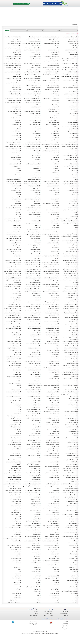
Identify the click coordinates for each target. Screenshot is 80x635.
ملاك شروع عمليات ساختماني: (53, 242)
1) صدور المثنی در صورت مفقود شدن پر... (69, 67)
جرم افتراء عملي (55, 299)
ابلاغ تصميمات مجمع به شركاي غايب (33, 323)
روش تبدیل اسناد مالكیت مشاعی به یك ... (13, 481)
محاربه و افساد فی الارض (16, 468)
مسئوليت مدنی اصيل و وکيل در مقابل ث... (50, 150)
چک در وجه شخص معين (35, 174)
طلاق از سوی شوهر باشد (54, 558)
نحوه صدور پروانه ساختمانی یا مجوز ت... (70, 63)
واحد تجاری (18, 532)
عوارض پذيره (56, 543)
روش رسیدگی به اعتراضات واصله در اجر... (69, 144)
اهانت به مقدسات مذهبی (35, 249)
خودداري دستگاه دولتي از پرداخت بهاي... (70, 234)
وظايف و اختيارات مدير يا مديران (33, 319)
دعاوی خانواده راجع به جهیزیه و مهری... (70, 36)
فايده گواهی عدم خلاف (16, 87)
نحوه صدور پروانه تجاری (35, 60)
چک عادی (19, 168)
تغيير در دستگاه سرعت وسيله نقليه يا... (32, 260)
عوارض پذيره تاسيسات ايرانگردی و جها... (51, 525)
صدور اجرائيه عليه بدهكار (16, 332)
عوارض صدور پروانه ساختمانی (34, 543)
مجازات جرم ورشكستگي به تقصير (33, 356)
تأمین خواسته (37, 76)
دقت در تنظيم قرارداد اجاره (72, 190)
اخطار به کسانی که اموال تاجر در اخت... (32, 472)
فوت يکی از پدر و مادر (35, 106)
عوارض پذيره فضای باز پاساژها (72, 525)
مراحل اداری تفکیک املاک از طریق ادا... (13, 58)
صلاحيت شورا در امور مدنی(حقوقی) (71, 496)
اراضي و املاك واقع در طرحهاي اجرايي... (70, 240)
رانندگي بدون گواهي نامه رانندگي (71, 262)
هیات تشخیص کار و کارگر (54, 58)
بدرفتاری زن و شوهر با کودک (53, 549)
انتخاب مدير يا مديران (16, 319)
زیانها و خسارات (55, 597)
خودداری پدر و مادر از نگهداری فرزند (33, 547)
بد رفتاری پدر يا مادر (17, 104)
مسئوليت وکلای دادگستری (53, 503)
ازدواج (19, 580)
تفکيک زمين (75, 82)
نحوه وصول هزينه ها (17, 337)
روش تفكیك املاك (74, 481)
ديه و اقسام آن (56, 231)
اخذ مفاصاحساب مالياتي (54, 315)
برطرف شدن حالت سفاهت (53, 435)
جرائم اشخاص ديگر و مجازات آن (71, 356)
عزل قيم (38, 450)
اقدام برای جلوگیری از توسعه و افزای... (32, 586)
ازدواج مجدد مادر (55, 106)
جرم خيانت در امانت (55, 297)
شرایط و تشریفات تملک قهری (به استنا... (70, 69)
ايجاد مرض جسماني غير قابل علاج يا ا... (32, 264)
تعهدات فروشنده (74, 319)
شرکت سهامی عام (55, 133)
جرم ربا (57, 282)
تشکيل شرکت (37, 131)
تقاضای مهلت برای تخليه (54, 190)
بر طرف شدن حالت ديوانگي (34, 435)
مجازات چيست (56, 225)
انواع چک (57, 177)
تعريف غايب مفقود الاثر (73, 431)
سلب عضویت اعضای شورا (34, 36)
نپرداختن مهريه (37, 567)
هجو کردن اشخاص (74, 249)
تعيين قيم (19, 457)
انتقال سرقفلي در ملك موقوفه (34, 383)
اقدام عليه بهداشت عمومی (53, 253)
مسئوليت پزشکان (36, 505)
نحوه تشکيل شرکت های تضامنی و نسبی (70, 126)
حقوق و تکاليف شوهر (35, 562)
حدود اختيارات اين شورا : (73, 247)
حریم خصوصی (34, 621)
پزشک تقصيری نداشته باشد (15, 499)
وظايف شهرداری (36, 518)
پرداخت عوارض (75, 104)
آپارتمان (76, 595)
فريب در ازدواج (75, 575)
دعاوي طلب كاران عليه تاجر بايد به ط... (51, 304)
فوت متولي (56, 374)
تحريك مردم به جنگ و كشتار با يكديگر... (51, 271)
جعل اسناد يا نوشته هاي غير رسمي (52, 286)
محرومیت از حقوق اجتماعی (53, 82)
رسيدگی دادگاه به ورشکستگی (15, 475)
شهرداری (38, 582)
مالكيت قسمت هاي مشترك (15, 350)
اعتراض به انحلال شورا (73, 43)
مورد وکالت (56, 163)
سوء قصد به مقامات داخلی (34, 466)
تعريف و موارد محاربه (35, 468)
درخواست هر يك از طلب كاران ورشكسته (69, 372)
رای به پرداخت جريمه (36, 87)
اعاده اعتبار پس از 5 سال (35, 354)
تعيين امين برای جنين (17, 453)
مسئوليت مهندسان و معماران (72, 505)
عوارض (76, 584)
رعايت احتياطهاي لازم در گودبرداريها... (70, 183)
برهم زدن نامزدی (36, 578)
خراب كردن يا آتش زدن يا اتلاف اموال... (13, 280)
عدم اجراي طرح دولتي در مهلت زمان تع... (32, 231)
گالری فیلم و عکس (34, 615)
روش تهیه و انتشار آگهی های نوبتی (14, 486)
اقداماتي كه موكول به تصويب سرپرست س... (50, 385)
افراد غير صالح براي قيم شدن (72, 455)
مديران (38, 128)
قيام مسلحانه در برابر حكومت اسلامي (32, 277)
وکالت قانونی (75, 161)
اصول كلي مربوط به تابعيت (34, 212)
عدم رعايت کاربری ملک (73, 100)
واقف (76, 383)
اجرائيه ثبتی (18, 74)
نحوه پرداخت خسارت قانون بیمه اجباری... (70, 591)
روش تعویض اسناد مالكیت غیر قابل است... (69, 483)
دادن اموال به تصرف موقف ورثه (52, 429)
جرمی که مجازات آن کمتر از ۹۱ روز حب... (69, 492)
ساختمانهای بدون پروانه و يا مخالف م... (32, 100)
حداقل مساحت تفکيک (54, 78)
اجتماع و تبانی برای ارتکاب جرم (72, 466)
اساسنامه (38, 135)
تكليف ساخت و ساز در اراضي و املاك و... (70, 236)
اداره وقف (19, 385)
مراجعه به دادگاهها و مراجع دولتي (52, 450)
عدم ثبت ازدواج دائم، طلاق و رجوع (14, 266)
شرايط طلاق (75, 562)
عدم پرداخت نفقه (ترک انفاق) (15, 269)
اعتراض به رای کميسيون (73, 95)
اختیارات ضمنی (18, 161)
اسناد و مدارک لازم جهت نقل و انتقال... (32, 71)
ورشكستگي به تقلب (55, 356)
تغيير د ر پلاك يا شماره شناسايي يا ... (14, 262)
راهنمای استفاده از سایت (48, 613)
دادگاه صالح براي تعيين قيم (15, 455)
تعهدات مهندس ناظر (74, 185)
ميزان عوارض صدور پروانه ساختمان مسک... (12, 538)
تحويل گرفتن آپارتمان (35, 312)
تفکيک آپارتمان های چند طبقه (34, 80)
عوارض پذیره (56, 47)
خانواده (76, 597)
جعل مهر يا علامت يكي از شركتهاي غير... (32, 288)
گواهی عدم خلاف (55, 91)
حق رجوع (19, 591)
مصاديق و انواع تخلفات (73, 102)
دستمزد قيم (18, 450)
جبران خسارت (37, 516)
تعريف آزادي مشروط (54, 220)
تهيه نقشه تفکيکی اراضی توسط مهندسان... (31, 78)
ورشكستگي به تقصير (54, 358)
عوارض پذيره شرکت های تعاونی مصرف (32, 525)
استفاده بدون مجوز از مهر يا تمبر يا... (51, 288)
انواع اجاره (19, 194)
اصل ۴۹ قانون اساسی (35, 461)
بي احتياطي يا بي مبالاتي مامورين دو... (70, 273)
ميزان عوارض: (37, 240)
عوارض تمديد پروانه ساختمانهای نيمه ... (32, 540)
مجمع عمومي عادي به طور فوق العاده (13, 321)
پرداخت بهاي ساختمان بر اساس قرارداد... (13, 312)
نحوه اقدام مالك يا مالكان (35, 308)
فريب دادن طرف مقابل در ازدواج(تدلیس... (50, 266)
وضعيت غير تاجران (36, 477)
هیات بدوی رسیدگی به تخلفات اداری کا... (51, 56)
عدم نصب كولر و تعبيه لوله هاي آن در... (70, 181)
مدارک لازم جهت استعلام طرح (53, 65)
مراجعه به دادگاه (55, 354)
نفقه (20, 571)
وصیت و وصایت (17, 54)
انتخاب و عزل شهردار (16, 39)
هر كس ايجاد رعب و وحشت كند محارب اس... (69, 280)
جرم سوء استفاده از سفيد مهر (72, 297)
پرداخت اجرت (56, 157)
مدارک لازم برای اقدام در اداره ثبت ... (51, 71)
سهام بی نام (56, 115)
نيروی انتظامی (37, 496)
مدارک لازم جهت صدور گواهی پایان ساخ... (50, 74)
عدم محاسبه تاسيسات (16, 521)
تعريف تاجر (18, 372)
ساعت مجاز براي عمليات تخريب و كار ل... (31, 181)
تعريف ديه (76, 231)
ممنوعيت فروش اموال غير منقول (52, 442)
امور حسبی (56, 599)
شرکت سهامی (37, 126)
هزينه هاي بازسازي (74, 328)
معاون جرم (56, 218)
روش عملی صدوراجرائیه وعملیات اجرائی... (31, 146)
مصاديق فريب (18, 573)
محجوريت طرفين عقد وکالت (72, 152)
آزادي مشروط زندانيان (35, 220)
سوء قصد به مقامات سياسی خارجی (52, 466)
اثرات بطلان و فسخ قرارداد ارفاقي (14, 358)
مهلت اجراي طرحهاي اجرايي (53, 236)
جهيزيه (19, 569)
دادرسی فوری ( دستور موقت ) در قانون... (70, 76)
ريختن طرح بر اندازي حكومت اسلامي (51, 277)
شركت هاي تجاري (36, 372)
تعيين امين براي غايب (35, 429)
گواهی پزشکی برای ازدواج (53, 575)
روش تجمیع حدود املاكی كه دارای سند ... (32, 481)
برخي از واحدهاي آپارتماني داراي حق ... (32, 343)
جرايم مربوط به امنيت (35, 280)
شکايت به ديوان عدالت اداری (15, 93)
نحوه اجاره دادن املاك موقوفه (34, 385)
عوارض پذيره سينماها (16, 525)
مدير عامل (76, 120)
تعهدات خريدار (75, 315)
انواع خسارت (18, 516)
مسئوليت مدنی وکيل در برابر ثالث (52, 148)
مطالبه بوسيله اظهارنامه (35, 334)
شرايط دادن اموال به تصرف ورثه (52, 424)
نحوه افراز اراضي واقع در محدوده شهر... (32, 198)
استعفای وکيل (56, 152)
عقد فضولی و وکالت (36, 161)
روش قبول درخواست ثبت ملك (34, 142)
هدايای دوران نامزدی (74, 578)
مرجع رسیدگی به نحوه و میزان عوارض (51, 43)
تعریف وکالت (56, 166)
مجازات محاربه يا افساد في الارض (71, 277)
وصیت (57, 586)
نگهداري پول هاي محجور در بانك (52, 444)
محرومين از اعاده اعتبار (73, 354)
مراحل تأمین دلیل (74, 78)
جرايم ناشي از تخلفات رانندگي (72, 266)
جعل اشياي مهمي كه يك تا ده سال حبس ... (50, 291)
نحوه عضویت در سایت (48, 611)
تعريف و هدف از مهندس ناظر (53, 185)
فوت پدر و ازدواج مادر (73, 106)
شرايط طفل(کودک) (55, 551)
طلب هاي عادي (37, 365)
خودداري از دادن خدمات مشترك (52, 334)
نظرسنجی (66, 615)
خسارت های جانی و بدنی (54, 510)
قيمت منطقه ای (17, 534)
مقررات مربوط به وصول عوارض (71, 49)
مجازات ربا (75, 282)
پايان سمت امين (74, 433)
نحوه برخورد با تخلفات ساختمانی (14, 100)
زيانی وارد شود (18, 507)
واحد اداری (57, 532)
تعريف (76, 89)
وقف (58, 383)
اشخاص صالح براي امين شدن (72, 426)
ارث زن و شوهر (36, 188)
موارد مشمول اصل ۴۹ (54, 461)
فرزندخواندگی (37, 556)
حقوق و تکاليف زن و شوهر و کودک (14, 549)
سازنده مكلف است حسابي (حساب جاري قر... (31, 310)
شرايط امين (75, 435)
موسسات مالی (37, 172)
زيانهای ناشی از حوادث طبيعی (72, 507)
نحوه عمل (76, 65)
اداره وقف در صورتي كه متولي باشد (14, 376)
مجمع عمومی (56, 135)
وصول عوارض (56, 45)
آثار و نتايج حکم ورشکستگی (34, 475)
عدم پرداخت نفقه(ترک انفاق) (53, 564)
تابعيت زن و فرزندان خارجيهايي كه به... (13, 207)
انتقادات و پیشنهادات (64, 613)
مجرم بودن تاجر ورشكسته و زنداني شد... (32, 367)
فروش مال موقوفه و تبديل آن (15, 383)
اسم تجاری (18, 137)
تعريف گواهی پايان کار (73, 91)
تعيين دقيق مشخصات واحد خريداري (71, 306)
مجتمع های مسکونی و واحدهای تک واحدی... (69, 536)
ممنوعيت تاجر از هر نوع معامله (34, 369)
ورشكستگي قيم (74, 440)
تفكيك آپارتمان (37, 201)
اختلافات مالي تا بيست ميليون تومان (14, 602)
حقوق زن (57, 573)
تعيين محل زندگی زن (35, 571)
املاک (57, 488)
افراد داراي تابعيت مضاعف (15, 205)
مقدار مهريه (56, 569)
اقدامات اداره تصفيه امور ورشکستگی (70, 475)
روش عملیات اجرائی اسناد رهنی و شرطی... (50, 144)
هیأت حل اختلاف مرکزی (73, 41)
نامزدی (76, 582)
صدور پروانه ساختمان (54, 518)
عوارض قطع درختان (17, 540)
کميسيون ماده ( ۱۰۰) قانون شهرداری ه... (51, 98)
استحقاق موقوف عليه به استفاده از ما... (70, 378)
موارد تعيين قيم (56, 457)
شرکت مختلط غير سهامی (34, 124)
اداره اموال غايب (17, 429)
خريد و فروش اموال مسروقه (15, 253)
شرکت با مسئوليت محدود (73, 124)
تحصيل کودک (37, 104)
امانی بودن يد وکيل (36, 157)
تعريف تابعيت (18, 212)
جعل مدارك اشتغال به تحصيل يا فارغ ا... (70, 291)
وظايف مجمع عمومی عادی (72, 122)
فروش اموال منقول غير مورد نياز (14, 444)
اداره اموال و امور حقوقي (35, 446)
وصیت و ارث (75, 56)
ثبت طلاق (76, 560)
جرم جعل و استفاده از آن (73, 293)
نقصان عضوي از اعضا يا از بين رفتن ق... (51, 264)
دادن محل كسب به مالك (35, 236)
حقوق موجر (18, 192)
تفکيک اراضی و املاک (35, 67)
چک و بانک (19, 172)
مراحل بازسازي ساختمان (73, 330)
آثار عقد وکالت (56, 155)
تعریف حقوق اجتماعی (35, 82)
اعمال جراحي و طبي (55, 214)
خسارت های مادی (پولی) (35, 510)
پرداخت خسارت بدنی (54, 593)
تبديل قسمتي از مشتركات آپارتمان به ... (70, 350)
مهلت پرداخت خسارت (73, 586)
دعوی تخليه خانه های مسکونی (53, 494)
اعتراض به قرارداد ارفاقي (54, 363)
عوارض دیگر (75, 47)
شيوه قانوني (18, 339)
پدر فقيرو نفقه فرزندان (73, 545)
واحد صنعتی (37, 532)
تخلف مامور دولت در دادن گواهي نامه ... (13, 260)
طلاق (39, 580)
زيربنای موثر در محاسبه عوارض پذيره (32, 529)
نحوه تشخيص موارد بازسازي (53, 330)
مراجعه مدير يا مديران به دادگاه (34, 328)
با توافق (38, 584)
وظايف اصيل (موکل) (55, 159)
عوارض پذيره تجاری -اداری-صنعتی (71, 532)
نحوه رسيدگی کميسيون (35, 95)
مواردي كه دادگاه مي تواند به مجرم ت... (32, 223)
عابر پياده (76, 111)
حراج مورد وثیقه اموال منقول (15, 144)
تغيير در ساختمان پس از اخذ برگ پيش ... (70, 308)
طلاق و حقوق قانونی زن (16, 558)
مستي (57, 216)
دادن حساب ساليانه (36, 442)
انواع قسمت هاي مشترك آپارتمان (14, 347)
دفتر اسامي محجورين (16, 448)
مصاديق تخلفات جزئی (54, 93)
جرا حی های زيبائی (36, 501)
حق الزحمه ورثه (18, 422)
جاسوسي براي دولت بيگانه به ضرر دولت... (12, 273)
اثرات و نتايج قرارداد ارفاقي (72, 363)
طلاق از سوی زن (36, 560)
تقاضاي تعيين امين (55, 426)
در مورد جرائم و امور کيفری (15, 488)
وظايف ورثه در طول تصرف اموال (71, 424)
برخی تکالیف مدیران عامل (15, 117)
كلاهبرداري (37, 297)
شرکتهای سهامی (55, 137)
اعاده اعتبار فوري (17, 354)
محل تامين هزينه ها (36, 341)
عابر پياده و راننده (17, 109)
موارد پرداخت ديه (17, 229)
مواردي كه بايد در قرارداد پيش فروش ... (70, 310)
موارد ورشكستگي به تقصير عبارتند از (70, 358)
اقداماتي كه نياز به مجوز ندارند (34, 185)
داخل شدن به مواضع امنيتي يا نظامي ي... (32, 273)
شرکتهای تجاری (74, 599)
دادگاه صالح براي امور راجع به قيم (33, 448)
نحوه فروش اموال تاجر (16, 363)
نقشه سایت (34, 624)
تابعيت (76, 214)
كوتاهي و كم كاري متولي (35, 374)
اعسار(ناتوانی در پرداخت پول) (15, 479)
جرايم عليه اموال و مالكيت (15, 297)
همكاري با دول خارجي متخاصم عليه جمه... (12, 271)
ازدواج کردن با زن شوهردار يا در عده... (32, 269)
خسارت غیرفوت (17, 584)
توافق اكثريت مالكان (74, 339)
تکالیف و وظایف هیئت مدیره (53, 120)
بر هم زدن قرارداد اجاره (35, 190)
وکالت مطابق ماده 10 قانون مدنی (71, 166)
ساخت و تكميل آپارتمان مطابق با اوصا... (32, 317)
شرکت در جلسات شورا (73, 52)
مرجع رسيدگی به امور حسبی (53, 459)
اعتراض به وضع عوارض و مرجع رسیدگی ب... (31, 43)
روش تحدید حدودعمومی (73, 486)
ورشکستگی (37, 599)
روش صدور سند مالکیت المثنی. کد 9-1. (70, 60)
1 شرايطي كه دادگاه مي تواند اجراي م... (70, 223)
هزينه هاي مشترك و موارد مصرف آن (14, 341)
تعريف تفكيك (18, 201)
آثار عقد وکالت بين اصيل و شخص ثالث (70, 155)
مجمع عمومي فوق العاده (35, 321)
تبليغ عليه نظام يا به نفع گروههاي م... (33, 275)
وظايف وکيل (37, 159)
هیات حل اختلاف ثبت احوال (34, 56)
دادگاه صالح (37, 426)
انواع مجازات (75, 225)
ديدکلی (76, 534)
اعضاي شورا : (56, 245)
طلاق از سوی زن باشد (73, 558)
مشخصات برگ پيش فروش (53, 308)
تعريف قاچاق (56, 464)
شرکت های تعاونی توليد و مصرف (52, 124)
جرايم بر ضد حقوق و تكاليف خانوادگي (70, 271)
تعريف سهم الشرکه (17, 113)
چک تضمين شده (36, 168)
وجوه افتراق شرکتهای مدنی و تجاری (52, 139)
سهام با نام (37, 115)
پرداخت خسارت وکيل (73, 157)
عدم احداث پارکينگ (17, 85)
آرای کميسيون (56, 95)
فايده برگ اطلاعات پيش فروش (14, 306)
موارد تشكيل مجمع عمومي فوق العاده (51, 321)
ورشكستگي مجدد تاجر (35, 358)
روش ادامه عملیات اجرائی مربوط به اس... (31, 144)
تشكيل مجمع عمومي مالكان (34, 326)
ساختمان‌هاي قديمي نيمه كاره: (15, 240)
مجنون (38, 216)
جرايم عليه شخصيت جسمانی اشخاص (70, 260)
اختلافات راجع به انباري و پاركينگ (71, 345)
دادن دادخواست (56, 490)
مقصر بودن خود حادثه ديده (16, 505)
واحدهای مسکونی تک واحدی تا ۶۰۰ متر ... (32, 536)
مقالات (36, 613)
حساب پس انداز (74, 170)
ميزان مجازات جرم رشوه (35, 282)
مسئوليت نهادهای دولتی (35, 503)
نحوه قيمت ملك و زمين (35, 238)
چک (58, 174)
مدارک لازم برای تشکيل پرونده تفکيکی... (13, 78)
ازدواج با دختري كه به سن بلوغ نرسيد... (32, 266)
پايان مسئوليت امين (36, 424)
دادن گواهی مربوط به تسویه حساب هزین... (50, 203)
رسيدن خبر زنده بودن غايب (15, 426)
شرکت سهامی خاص (74, 133)
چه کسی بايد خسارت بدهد (54, 516)
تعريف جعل (18, 291)
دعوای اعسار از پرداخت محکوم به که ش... (50, 36)
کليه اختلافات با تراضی (54, 496)
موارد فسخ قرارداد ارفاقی (53, 109)
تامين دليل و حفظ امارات (54, 492)
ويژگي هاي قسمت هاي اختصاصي (71, 347)
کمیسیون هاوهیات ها (35, 58)
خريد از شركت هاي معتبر (54, 306)
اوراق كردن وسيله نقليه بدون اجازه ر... (32, 262)
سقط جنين (37, 255)
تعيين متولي (37, 376)
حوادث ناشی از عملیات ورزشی (52, 85)
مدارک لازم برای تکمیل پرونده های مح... (51, 60)
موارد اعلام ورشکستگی (54, 477)
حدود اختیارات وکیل (74, 163)
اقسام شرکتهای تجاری (73, 128)
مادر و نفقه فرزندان (36, 545)
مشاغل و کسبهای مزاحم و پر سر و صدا (13, 98)
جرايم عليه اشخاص (55, 260)
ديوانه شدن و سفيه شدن (35, 437)
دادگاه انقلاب (75, 602)
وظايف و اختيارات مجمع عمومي (71, 323)
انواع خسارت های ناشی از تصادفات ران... (70, 514)
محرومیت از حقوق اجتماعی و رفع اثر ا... (13, 82)
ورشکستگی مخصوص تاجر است (14, 477)
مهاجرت (38, 602)
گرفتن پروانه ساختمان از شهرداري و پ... (13, 317)
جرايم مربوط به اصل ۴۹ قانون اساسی (13, 461)
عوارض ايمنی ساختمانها (73, 543)
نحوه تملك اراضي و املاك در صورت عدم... (32, 234)
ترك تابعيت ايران (55, 207)
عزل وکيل (38, 152)
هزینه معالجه (56, 584)
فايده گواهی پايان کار (16, 89)
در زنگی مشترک (74, 109)
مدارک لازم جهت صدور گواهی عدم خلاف (70, 74)
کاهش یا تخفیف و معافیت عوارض (14, 43)
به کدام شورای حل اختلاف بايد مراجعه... (70, 490)
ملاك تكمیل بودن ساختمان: (72, 242)
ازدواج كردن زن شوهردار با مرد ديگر (70, 269)
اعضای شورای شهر (55, 52)
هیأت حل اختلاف (55, 41)
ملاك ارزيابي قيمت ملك (54, 238)
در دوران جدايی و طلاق (16, 106)
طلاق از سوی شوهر (17, 560)
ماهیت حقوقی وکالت (16, 166)
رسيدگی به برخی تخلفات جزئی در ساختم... (31, 93)
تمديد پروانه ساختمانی (73, 538)
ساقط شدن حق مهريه (73, 567)
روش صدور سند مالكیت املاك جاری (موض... (12, 483)
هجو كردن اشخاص (74, 299)
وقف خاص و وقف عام (35, 387)
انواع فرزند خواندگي (55, 553)
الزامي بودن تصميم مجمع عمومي (52, 323)
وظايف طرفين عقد (17, 159)
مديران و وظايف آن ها (73, 321)
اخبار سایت (35, 611)
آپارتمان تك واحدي (17, 352)
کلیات (19, 586)
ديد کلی (76, 179)
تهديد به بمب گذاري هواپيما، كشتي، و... (32, 271)
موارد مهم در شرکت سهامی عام (14, 111)
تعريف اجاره (37, 196)
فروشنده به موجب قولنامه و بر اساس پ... (69, 343)
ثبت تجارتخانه (75, 139)
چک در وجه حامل (17, 174)
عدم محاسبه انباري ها (73, 523)
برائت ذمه (76, 589)
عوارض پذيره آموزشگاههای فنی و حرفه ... (12, 527)
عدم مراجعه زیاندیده (74, 593)
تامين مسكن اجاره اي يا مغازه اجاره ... (13, 328)
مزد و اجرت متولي (17, 374)
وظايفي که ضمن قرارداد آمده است (71, 159)
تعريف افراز (56, 201)
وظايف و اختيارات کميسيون (72, 98)
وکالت (38, 595)
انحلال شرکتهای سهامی (16, 131)
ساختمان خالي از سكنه (35, 337)
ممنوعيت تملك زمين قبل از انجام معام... (13, 234)
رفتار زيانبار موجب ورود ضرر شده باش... (51, 507)
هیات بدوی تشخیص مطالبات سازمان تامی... (69, 58)
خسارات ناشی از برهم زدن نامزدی (52, 578)
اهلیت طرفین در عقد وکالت (15, 163)
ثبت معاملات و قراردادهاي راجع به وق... (70, 385)
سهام (76, 117)
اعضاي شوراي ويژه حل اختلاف (34, 245)
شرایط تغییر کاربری (36, 65)
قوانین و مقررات (33, 623)
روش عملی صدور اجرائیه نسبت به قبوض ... (12, 146)
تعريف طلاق (56, 562)
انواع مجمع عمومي (55, 326)
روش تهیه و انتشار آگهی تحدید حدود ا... (13, 142)
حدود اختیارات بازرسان (54, 117)
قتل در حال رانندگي (17, 264)
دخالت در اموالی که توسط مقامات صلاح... (50, 255)
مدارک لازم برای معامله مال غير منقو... (32, 74)
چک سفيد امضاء (55, 172)
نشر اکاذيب (56, 249)
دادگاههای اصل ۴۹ (74, 461)
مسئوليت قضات (17, 503)
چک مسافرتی (56, 168)
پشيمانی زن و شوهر (36, 549)
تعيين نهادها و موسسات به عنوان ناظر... (51, 455)
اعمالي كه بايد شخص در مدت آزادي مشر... (12, 218)
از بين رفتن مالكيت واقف (54, 378)
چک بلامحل (75, 177)
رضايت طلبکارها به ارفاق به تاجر (71, 472)
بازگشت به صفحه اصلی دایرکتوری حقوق (21, 3)
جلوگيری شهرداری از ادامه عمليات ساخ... (32, 98)
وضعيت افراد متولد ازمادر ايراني (33, 209)
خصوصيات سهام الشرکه (35, 113)
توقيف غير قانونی (74, 258)
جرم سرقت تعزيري (55, 295)
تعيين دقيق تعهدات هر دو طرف (15, 304)
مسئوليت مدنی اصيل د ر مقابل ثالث (33, 148)
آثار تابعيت (76, 212)
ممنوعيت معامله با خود (16, 440)
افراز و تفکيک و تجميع (73, 203)
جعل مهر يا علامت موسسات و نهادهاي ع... (12, 288)
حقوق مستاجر (56, 194)
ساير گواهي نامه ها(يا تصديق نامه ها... (32, 284)
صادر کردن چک (75, 174)
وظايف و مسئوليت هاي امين (15, 424)
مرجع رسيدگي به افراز (16, 198)
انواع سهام (19, 115)
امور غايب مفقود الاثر (73, 448)
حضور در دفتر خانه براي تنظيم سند (52, 312)
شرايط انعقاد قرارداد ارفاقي (34, 363)
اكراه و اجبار (18, 214)
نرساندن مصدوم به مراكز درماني (71, 264)
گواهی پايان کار (37, 91)
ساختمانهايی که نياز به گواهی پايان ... (51, 89)
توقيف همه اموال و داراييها (54, 369)
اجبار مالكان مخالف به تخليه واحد (52, 328)
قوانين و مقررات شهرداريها (53, 521)
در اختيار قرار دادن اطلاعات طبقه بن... (51, 273)
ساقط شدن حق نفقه (74, 564)
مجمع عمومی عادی (36, 122)
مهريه (76, 573)
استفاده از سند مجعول (35, 253)
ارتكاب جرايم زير (55, 437)
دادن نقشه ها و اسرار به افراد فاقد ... (70, 275)
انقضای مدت (18, 150)
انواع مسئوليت (37, 514)
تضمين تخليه (75, 192)
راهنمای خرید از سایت (48, 615)
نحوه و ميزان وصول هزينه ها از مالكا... (70, 341)
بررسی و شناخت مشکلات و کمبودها (33, 39)
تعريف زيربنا (18, 523)
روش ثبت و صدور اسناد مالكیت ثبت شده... (31, 483)
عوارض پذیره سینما (17, 45)
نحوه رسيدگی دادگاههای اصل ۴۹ (14, 459)
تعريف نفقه (75, 547)
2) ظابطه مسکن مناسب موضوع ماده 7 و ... (12, 65)
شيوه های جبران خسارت (16, 514)
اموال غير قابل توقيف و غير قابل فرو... (70, 365)
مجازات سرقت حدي (17, 293)
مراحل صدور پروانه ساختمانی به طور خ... (13, 102)
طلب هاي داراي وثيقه (54, 365)
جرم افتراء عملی (36, 247)
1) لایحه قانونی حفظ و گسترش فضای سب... (12, 63)
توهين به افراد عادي (17, 301)
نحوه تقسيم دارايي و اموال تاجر (15, 365)
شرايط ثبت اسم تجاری (73, 113)
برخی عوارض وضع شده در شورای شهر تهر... (12, 47)
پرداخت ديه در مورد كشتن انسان (33, 229)
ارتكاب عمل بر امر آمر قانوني (34, 214)
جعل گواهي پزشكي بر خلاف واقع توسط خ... (12, 284)
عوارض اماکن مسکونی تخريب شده (52, 538)
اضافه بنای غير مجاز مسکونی (53, 87)
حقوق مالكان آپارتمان (35, 420)
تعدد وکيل (19, 155)
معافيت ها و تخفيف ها (54, 534)
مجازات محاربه (56, 468)
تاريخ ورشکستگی (55, 475)
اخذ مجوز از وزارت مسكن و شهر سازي (13, 310)
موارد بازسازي (37, 330)
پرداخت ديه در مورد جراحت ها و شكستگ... (50, 229)
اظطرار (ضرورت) (74, 216)
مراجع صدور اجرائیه (74, 148)
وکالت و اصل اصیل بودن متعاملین (33, 163)
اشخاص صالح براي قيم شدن (34, 455)
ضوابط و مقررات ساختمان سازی (14, 60)
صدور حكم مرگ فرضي (73, 429)
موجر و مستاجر (37, 591)
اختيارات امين (56, 431)
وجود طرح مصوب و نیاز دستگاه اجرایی (13, 67)
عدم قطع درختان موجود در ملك (53, 183)
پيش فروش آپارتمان (36, 479)
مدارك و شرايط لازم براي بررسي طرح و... (50, 310)
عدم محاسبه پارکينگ (55, 523)
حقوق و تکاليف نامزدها (16, 578)
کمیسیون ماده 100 (55, 54)
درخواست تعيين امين (36, 433)
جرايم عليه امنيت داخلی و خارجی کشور (70, 468)
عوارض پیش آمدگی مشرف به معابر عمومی (31, 47)
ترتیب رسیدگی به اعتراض (35, 41)
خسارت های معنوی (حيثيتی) (72, 510)
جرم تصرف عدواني (36, 293)
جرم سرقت (18, 295)
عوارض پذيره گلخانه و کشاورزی (71, 527)
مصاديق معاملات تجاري (35, 304)
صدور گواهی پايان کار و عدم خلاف (14, 91)
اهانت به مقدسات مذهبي (73, 301)
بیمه (39, 597)
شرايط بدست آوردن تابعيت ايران (52, 209)
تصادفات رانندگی (17, 510)
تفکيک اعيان (18, 80)
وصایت (57, 591)
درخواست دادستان (17, 369)
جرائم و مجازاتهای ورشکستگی (15, 470)
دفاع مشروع (75, 85)
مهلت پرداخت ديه (55, 227)
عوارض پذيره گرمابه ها (73, 529)
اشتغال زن (56, 571)
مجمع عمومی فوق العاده (54, 122)
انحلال (57, 128)
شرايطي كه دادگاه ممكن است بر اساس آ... (69, 220)
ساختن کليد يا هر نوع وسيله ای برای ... (70, 255)
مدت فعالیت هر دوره (35, 52)
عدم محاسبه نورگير (36, 523)
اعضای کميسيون (17, 95)
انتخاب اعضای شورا (17, 52)
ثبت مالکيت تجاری (36, 139)
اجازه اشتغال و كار (74, 444)
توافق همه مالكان (55, 339)
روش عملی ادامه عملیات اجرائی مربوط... (70, 146)
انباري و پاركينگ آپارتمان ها (15, 345)
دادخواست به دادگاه (36, 332)
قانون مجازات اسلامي (16, 225)
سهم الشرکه (56, 131)
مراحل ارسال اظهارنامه (73, 71)
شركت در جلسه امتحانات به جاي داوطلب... (50, 284)
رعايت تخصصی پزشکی (16, 501)
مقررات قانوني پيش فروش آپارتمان (71, 312)
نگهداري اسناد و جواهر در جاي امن (33, 444)
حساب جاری (56, 170)
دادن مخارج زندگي (55, 446)
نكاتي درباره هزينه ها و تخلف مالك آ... (51, 332)
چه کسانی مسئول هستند (16, 512)
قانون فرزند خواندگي (74, 553)
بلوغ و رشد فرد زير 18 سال (15, 435)
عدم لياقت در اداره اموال (16, 437)
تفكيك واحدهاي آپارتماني (54, 352)
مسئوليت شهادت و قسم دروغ (53, 505)
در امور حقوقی (37, 488)
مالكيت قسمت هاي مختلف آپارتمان (71, 352)
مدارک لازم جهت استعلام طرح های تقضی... (12, 71)
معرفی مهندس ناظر (74, 518)
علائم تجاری (37, 137)
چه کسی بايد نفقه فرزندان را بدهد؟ (14, 545)
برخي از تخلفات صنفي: (16, 242)
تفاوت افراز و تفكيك (74, 201)
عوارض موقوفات (36, 538)
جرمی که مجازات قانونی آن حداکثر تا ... (13, 490)
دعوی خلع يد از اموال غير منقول (71, 494)
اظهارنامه (57, 76)
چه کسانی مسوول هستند (54, 111)
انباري (38, 345)
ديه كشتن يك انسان (17, 227)
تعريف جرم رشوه (17, 282)
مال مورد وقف (37, 380)
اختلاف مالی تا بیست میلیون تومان (33, 494)
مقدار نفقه (38, 564)
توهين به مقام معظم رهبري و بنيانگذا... (51, 301)
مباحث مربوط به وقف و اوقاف (15, 599)
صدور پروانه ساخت (17, 582)
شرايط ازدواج (18, 575)
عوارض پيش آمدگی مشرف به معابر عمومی (50, 540)
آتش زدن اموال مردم (17, 464)
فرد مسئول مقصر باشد (35, 507)
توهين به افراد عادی (55, 251)
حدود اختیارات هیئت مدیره (35, 120)
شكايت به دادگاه (74, 334)
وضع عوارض (75, 540)
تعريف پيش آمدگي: (55, 240)
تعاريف (19, 177)
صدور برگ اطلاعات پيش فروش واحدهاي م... (12, 308)
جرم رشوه (76, 284)
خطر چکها (38, 170)
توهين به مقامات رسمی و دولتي (71, 251)
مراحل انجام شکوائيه (17, 76)
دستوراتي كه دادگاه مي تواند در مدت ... (13, 220)
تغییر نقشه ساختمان (55, 63)
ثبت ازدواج (37, 575)
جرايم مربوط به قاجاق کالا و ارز (33, 464)
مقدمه (76, 150)
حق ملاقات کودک (55, 104)
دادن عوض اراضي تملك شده (15, 236)
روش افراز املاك (55, 481)
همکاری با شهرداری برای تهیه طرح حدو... (13, 36)
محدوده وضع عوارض (36, 45)
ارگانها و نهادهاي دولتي (16, 185)
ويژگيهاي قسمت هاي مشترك (53, 350)
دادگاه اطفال (37, 54)
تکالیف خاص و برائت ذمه (54, 595)
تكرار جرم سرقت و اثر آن (73, 295)
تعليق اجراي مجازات (55, 223)
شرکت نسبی (18, 122)
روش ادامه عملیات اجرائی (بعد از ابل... (51, 146)
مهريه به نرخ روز (17, 567)
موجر (58, 196)
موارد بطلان (75, 361)
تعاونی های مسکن (36, 534)
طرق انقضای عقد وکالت (16, 152)
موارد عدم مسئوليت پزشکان (72, 501)
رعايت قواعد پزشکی (74, 503)
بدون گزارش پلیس (55, 589)
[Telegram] (13, 622)
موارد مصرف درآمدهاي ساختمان (52, 341)
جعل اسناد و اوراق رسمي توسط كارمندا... (69, 288)
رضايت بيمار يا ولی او (35, 499)
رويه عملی (57, 602)
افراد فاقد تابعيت (55, 205)
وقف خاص (18, 378)
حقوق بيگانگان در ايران (35, 205)
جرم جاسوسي (56, 275)
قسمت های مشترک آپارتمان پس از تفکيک (50, 80)
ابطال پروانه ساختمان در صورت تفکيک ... (70, 80)
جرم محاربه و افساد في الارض (53, 280)
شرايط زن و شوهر (36, 551)
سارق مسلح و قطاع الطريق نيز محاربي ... (12, 277)
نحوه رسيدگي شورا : (17, 245)
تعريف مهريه (37, 569)
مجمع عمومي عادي (74, 326)
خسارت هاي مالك (74, 238)
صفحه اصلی (75, 24)
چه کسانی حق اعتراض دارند (15, 41)
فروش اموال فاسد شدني (73, 446)
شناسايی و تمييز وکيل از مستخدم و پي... (13, 148)
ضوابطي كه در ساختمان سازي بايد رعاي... (31, 183)
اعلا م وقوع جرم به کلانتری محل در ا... (32, 490)
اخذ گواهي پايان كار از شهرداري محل (13, 315)
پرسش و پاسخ (75, 188)
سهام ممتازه (75, 115)
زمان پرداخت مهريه (74, 569)
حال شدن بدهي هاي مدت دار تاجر (14, 367)
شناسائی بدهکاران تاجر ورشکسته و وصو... (12, 472)
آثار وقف (76, 387)
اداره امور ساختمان (17, 326)
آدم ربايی (57, 258)
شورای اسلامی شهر (74, 54)
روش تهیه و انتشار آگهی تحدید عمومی (51, 486)
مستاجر (76, 196)
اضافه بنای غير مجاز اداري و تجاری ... (70, 87)
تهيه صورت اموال (17, 446)
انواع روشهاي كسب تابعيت (53, 212)
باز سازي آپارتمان (74, 332)
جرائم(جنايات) (18, 595)
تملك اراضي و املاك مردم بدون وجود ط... (13, 231)
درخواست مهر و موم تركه (16, 442)
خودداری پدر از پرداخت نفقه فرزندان (52, 545)
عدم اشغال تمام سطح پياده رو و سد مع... (13, 181)
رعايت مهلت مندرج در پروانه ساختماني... (51, 181)
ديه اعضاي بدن (37, 227)
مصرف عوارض (75, 45)
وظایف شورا (18, 49)
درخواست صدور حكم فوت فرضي (52, 422)
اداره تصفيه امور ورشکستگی (72, 477)
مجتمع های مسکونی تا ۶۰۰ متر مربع (52, 536)
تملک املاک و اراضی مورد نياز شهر (52, 69)
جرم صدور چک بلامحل (35, 251)
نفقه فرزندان (56, 556)
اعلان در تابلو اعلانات (17, 334)
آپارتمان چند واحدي (36, 352)
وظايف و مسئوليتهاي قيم (54, 453)
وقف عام (38, 378)
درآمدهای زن (75, 571)
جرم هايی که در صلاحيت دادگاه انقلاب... (70, 470)
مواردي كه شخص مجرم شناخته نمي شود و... (69, 218)
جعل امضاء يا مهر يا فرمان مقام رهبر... (32, 291)
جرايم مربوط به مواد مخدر (73, 464)
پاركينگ (57, 345)
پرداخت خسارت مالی (16, 593)
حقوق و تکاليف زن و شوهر (72, 580)
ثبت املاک (57, 582)
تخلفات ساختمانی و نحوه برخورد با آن (32, 102)
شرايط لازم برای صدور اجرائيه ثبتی (33, 69)
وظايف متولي (56, 376)
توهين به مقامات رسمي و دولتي (33, 301)
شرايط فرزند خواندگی (16, 551)
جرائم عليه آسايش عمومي (54, 293)
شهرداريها (19, 496)
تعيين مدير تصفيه (74, 369)
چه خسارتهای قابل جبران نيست (71, 516)
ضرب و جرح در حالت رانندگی (15, 251)
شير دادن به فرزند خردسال (53, 547)
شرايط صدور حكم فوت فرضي (72, 422)
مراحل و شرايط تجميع (16, 196)
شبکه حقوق (43, 633)
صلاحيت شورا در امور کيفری (15, 494)
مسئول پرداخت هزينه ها (54, 337)
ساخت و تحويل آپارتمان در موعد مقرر (51, 317)
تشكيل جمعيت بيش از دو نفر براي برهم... (13, 275)
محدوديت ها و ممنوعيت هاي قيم (71, 453)
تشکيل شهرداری (74, 521)
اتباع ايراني (18, 209)
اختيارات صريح (56, 161)
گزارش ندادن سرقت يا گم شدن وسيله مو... (50, 262)
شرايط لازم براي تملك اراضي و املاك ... (13, 238)
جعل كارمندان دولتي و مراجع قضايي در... (32, 286)
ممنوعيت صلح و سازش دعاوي (34, 440)
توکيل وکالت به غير (36, 155)
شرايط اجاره (37, 194)
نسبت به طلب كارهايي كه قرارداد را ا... (13, 361)
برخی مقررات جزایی (36, 117)
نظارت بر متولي (74, 376)
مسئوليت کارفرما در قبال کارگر (52, 514)
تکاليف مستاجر (75, 194)
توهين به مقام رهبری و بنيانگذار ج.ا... (14, 249)
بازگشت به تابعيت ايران (73, 207)
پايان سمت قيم (75, 450)
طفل (20, 216)
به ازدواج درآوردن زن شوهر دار (53, 269)
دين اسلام (38, 553)
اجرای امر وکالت (36, 150)
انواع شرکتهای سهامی (73, 137)
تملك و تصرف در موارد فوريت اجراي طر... (50, 234)
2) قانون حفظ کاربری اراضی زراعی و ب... (31, 63)
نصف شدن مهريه (55, 567)
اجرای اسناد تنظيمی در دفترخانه (71, 488)
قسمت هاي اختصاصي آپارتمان (34, 347)
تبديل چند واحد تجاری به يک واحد (52, 527)
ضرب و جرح (37, 258)
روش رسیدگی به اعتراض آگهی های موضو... (31, 486)
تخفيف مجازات (18, 223)
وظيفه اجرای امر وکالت (16, 157)
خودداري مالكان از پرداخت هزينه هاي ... (70, 337)
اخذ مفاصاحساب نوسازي (35, 315)
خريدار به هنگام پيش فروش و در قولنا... (51, 343)
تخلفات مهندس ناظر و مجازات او (14, 183)
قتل (20, 258)
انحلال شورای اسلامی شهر (53, 49)
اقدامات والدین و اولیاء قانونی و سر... (32, 85)
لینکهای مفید (35, 617)
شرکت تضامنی (56, 126)
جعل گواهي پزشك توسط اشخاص (71, 286)
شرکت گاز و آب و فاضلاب (72, 499)
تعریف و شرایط (18, 120)
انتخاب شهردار (18, 518)
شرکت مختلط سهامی (16, 124)
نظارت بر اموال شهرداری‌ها (53, 39)
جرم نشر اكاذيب (17, 299)
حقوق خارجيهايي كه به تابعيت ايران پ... (70, 209)
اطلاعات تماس (65, 611)
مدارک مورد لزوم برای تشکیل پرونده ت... (51, 67)
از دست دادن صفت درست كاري (71, 437)
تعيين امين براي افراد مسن (53, 448)
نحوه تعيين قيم (75, 457)
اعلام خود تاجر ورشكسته (54, 372)
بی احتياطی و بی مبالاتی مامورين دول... (70, 253)
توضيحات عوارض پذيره (16, 529)
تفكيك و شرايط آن (55, 198)
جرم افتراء (18, 247)
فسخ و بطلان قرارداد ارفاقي (53, 361)
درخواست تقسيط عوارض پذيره (34, 527)
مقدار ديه (76, 229)
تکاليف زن (19, 562)
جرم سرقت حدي (36, 295)
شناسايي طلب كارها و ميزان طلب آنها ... (51, 367)
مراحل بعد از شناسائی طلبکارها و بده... (51, 472)
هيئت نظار (19, 128)
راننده (38, 109)
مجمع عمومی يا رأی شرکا (73, 131)
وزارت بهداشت (56, 499)
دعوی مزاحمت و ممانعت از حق (15, 492)
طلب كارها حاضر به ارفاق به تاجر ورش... (70, 367)
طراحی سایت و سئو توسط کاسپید (40, 631)
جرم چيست (37, 225)
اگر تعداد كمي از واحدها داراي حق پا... (13, 343)
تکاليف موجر (37, 192)
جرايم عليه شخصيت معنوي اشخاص (71, 304)
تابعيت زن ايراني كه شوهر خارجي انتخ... (32, 207)
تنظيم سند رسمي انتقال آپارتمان (71, 317)
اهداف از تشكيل (55, 247)
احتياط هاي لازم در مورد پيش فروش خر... (32, 306)
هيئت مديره (75, 135)
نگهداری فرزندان (55, 580)
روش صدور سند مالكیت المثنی (52, 483)
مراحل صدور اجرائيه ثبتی (16, 69)
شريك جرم (37, 218)
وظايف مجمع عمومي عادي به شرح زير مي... (12, 323)
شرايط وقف (56, 387)
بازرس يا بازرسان (36, 133)
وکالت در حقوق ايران (73, 168)
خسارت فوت (37, 589)
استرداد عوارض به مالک (16, 536)
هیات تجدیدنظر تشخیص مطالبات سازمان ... (12, 56)
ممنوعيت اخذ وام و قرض (73, 442)
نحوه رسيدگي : (75, 245)
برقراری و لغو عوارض (73, 39)
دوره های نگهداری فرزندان (15, 547)
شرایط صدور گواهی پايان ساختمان (33, 89)
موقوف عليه (18, 380)
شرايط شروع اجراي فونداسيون (34, 179)
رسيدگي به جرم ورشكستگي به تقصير (13, 356)
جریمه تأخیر (18, 589)
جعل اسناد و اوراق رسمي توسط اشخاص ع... (12, 286)
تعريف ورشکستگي (74, 479)
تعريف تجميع (75, 198)
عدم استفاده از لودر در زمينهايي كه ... (13, 179)
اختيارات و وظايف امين (54, 433)
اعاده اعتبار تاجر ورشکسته (34, 470)
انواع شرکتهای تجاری (73, 142)
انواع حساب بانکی (36, 177)
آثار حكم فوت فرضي (17, 420)
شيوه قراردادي (37, 339)
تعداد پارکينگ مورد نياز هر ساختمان (33, 521)
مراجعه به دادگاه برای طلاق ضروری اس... (51, 560)
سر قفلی (57, 192)
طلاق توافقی (18, 556)
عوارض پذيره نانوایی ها (54, 529)
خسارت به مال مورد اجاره (16, 190)
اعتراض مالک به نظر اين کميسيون (71, 93)
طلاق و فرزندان (37, 558)
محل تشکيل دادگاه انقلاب (54, 470)
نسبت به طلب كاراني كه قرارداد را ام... (32, 361)
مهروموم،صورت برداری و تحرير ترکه (32, 492)
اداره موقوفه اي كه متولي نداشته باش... (70, 374)
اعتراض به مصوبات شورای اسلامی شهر (32, 49)
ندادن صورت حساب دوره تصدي (52, 440)
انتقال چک (19, 170)
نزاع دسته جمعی (17, 255)
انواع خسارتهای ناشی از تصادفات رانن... (32, 111)
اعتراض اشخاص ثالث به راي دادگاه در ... (70, 459)
